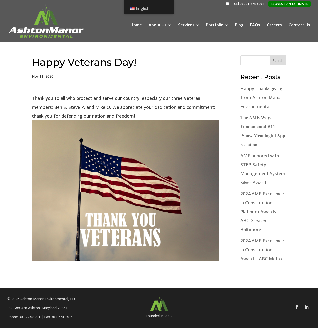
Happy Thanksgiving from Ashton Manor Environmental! (261, 97)
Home (136, 25)
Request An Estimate (289, 4)
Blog (239, 25)
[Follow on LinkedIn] (307, 307)
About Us (157, 25)
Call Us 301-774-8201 (249, 4)
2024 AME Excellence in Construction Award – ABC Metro (262, 250)
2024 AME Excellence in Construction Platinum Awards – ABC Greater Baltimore (262, 211)
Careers (274, 25)
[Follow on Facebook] (297, 307)
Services (186, 25)
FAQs (255, 25)
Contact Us (299, 25)
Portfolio (214, 25)
